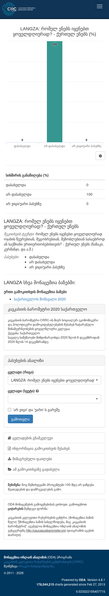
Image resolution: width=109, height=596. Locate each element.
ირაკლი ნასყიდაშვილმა (35, 566)
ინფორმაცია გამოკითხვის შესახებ (41, 448)
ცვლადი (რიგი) (21, 371)
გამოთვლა (20, 418)
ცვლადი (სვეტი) (21, 390)
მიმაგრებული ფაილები (32, 458)
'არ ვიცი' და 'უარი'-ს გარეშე (36, 409)
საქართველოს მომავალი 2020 (40, 298)
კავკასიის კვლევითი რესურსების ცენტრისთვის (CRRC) (43, 561)
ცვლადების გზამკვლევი (32, 437)
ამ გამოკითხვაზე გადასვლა (36, 469)
